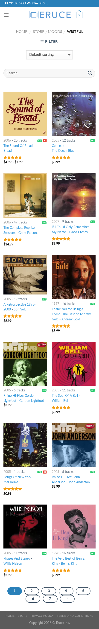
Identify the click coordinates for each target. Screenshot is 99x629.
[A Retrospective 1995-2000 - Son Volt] (25, 274)
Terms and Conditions (75, 615)
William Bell (60, 401)
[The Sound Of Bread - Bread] (25, 114)
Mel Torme (10, 482)
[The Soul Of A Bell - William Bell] (74, 364)
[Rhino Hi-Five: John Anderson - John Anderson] (74, 445)
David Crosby (78, 232)
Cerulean (58, 146)
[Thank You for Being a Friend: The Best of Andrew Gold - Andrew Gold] (74, 277)
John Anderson (79, 482)
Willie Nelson (12, 563)
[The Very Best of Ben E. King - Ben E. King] (74, 526)
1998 (55, 553)
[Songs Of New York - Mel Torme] (25, 445)
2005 (55, 140)
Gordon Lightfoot (31, 401)
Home (21, 32)
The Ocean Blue (63, 150)
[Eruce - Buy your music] (49, 15)
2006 (7, 140)
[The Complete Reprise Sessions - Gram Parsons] (25, 195)
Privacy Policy (42, 615)
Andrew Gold (70, 319)
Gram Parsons (28, 233)
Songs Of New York (17, 477)
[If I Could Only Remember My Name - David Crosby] (74, 195)
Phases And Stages (16, 558)
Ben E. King (69, 563)
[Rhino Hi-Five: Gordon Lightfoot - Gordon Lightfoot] (25, 364)
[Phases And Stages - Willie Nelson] (25, 526)
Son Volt (20, 309)
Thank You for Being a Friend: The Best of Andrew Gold (71, 314)
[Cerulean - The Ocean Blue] (74, 114)
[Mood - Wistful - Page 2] (67, 599)
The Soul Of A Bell (65, 395)
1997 (55, 304)
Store (38, 32)
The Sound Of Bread (18, 146)
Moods (55, 32)
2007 (55, 221)
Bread (7, 150)
